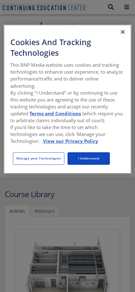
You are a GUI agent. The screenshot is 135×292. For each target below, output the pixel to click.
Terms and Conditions (55, 113)
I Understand (89, 158)
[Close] (123, 32)
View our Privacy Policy (70, 141)
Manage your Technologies (38, 158)
